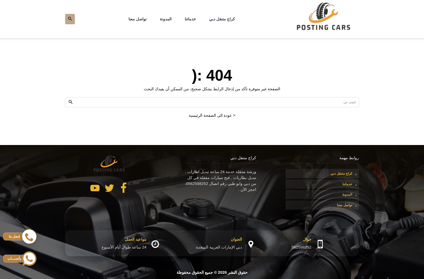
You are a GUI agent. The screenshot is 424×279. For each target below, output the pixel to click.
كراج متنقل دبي (222, 19)
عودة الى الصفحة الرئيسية (212, 115)
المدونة (166, 19)
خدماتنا (190, 19)
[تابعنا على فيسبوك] (123, 189)
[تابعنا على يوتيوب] (94, 189)
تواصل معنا (138, 19)
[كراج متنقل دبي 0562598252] (324, 19)
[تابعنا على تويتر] (109, 189)
